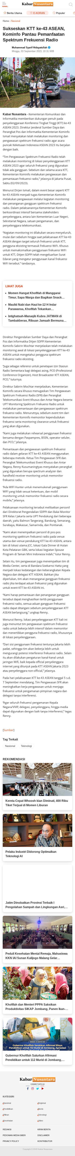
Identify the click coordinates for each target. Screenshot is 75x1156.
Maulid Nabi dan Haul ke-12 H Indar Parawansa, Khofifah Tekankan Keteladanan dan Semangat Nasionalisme (37, 307)
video (40, 1121)
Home (6, 21)
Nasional (10, 745)
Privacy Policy (11, 1141)
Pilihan (6, 1115)
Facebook (27, 1093)
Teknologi (26, 745)
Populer (60, 13)
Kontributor (45, 1141)
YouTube (42, 1093)
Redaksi (7, 1129)
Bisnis (40, 1109)
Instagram (32, 1093)
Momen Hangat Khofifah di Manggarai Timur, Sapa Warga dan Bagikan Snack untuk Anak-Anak (35, 296)
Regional (42, 1103)
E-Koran (39, 13)
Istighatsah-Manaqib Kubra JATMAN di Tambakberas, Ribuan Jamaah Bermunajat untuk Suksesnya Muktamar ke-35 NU (37, 319)
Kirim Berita (44, 1129)
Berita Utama (14, 13)
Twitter (37, 1093)
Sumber (8, 730)
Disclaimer (44, 1135)
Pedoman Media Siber (14, 1135)
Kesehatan (8, 1121)
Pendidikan (8, 1109)
